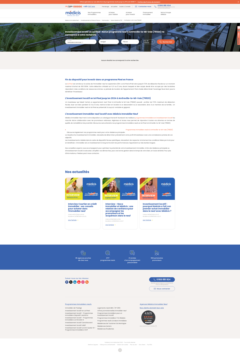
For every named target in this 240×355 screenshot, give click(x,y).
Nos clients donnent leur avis (152, 308)
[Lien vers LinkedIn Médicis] (74, 282)
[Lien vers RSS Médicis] (87, 282)
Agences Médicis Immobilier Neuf (153, 304)
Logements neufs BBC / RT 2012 (108, 308)
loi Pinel (70, 84)
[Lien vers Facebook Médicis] (66, 282)
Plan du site (133, 344)
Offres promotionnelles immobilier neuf (111, 311)
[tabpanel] (82, 203)
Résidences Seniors (104, 326)
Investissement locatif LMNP (75, 325)
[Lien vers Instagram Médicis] (83, 282)
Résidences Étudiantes (105, 329)
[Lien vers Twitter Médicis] (70, 282)
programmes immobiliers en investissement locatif (154, 118)
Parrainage (105, 7)
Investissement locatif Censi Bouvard (78, 323)
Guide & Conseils (124, 7)
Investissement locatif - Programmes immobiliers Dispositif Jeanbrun (79, 314)
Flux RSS (149, 344)
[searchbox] (84, 42)
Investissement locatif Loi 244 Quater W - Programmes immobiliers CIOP (80, 329)
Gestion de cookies (122, 344)
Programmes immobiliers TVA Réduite (111, 318)
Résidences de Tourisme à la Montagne (111, 323)
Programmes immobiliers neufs (78, 304)
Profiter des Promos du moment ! (149, 2)
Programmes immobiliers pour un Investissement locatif (109, 314)
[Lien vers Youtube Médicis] (79, 282)
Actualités (114, 7)
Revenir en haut (120, 350)
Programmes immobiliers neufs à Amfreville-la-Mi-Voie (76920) (149, 130)
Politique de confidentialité (107, 344)
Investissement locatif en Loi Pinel (77, 311)
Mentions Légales (93, 344)
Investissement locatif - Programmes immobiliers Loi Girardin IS (79, 319)
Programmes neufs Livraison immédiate (112, 321)
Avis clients (142, 344)
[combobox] (80, 41)
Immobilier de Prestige (73, 308)
